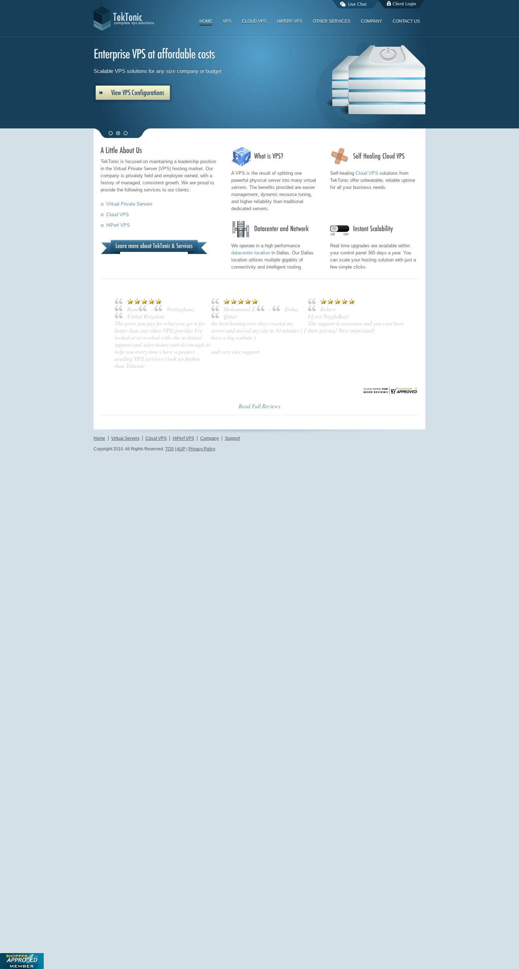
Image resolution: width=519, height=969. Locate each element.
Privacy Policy (202, 540)
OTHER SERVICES (331, 21)
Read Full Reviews (259, 498)
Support (232, 530)
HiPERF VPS (289, 21)
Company (209, 530)
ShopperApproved (22, 961)
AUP (181, 540)
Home (99, 530)
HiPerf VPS (118, 225)
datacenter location (250, 252)
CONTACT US (406, 21)
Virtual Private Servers (129, 204)
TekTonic (146, 18)
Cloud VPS (117, 214)
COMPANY (371, 21)
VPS (227, 21)
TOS (169, 540)
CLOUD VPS (254, 21)
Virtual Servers (125, 530)
